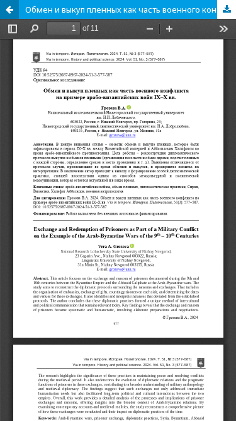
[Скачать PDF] (226, 9)
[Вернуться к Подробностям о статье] (9, 9)
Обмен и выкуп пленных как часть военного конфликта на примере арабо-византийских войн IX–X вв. (130, 9)
